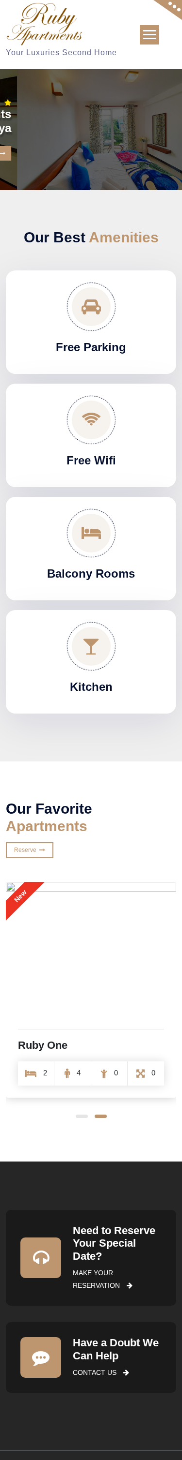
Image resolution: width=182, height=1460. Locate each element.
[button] (82, 1116)
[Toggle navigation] (149, 35)
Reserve (26, 850)
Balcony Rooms (91, 573)
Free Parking (91, 347)
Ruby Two (42, 1045)
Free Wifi (91, 460)
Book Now (149, 144)
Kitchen (91, 686)
